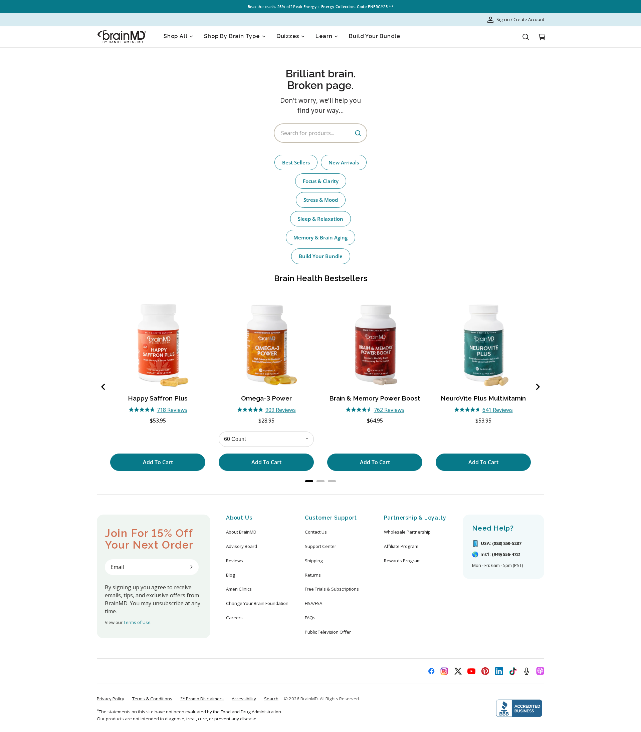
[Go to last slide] (103, 387)
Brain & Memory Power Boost (374, 398)
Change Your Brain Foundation (257, 603)
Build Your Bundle (321, 256)
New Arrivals (344, 162)
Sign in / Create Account (520, 19)
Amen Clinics (239, 589)
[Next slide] (537, 387)
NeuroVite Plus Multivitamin (483, 398)
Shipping (314, 561)
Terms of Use (137, 622)
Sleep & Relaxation (320, 218)
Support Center (320, 546)
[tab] (309, 481)
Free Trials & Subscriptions (332, 589)
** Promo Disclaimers (202, 699)
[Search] (525, 37)
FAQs (310, 618)
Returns (313, 575)
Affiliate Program (401, 546)
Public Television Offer (328, 632)
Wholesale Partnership (407, 532)
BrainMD (309, 699)
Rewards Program (402, 561)
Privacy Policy (110, 699)
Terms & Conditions (152, 699)
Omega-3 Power (266, 398)
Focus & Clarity (321, 181)
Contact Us (316, 532)
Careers (234, 618)
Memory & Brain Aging (320, 237)
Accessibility (244, 699)
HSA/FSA (313, 603)
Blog (230, 575)
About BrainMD (241, 532)
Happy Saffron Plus (158, 398)
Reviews (234, 561)
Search (271, 699)
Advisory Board (241, 546)
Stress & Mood (320, 199)
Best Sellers (296, 162)
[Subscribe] (191, 567)
